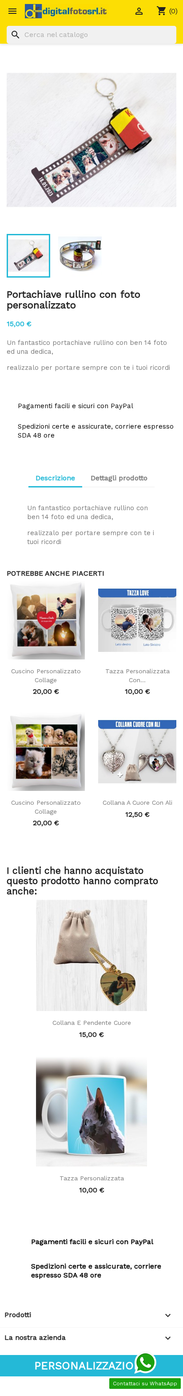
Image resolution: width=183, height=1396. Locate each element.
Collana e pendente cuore (91, 1022)
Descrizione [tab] (55, 478)
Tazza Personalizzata (92, 1178)
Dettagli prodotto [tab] (119, 478)
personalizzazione (91, 1365)
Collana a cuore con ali (137, 802)
